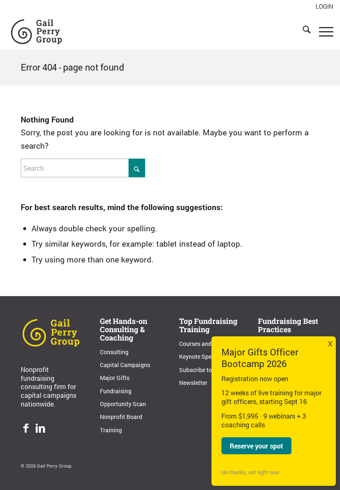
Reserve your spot (256, 445)
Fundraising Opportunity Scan (123, 397)
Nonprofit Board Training (121, 423)
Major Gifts (114, 378)
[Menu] (322, 30)
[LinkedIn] (40, 429)
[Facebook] (26, 429)
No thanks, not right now (250, 472)
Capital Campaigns (125, 365)
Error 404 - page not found (72, 67)
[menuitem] (322, 6)
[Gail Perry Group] (36, 30)
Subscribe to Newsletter (195, 376)
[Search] (302, 30)
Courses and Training (207, 344)
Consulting (114, 352)
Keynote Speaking (202, 356)
